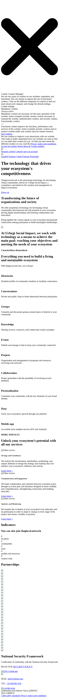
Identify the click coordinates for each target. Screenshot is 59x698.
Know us (5, 192)
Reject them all (24, 146)
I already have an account (27, 151)
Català (19, 156)
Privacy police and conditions (43, 144)
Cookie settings (37, 146)
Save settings (6, 134)
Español (4, 156)
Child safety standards (10, 695)
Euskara (12, 156)
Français (26, 156)
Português (34, 156)
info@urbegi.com (15, 679)
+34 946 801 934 (13, 683)
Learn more (7, 471)
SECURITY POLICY (23, 667)
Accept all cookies (9, 146)
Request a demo (8, 151)
